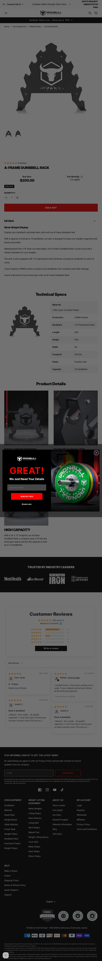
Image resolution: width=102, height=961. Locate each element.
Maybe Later (27, 504)
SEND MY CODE (26, 496)
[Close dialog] (96, 453)
